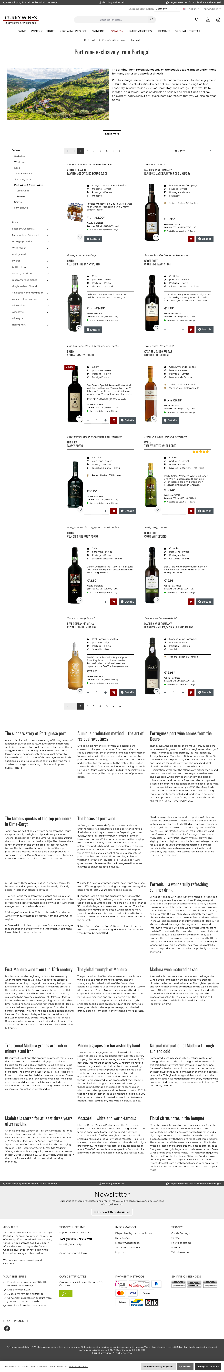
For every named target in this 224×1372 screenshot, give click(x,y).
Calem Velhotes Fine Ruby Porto (82, 534)
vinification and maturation (27, 292)
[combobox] (111, 19)
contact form (79, 1253)
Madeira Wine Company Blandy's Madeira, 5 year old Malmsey (167, 172)
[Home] (85, 40)
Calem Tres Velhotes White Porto (160, 444)
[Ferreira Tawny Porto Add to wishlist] (80, 509)
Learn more (112, 133)
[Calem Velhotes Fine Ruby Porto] (75, 575)
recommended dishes (24, 279)
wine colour (19, 305)
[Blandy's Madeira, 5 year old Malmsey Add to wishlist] (156, 237)
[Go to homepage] (21, 20)
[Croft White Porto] (152, 575)
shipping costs (48, 1347)
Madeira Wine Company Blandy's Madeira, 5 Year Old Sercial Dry (168, 625)
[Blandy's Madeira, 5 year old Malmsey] (151, 212)
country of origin (22, 273)
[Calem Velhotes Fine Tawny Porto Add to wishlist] (79, 328)
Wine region (19, 247)
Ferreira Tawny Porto (75, 444)
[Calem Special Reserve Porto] (75, 394)
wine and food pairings (25, 299)
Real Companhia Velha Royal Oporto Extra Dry (81, 625)
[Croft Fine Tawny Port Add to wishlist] (156, 328)
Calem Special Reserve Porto (80, 353)
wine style (18, 311)
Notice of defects (181, 1242)
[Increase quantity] (183, 239)
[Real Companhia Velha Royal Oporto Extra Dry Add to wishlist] (80, 691)
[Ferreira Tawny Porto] (75, 484)
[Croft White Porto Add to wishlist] (156, 600)
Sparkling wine (22, 179)
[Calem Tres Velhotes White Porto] (152, 484)
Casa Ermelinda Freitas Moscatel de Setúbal (158, 353)
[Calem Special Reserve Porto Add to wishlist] (79, 418)
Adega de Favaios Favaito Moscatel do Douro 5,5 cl (87, 172)
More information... (78, 1366)
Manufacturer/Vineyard (25, 235)
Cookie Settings (180, 1233)
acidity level (19, 254)
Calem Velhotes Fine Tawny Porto (83, 262)
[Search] (152, 19)
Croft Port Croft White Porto (155, 534)
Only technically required (158, 1366)
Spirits (18, 201)
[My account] (207, 19)
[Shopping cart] (217, 19)
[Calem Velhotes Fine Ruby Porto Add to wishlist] (79, 600)
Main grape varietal (23, 241)
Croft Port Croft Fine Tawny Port (157, 262)
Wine (16, 150)
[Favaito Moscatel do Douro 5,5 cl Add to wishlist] (80, 237)
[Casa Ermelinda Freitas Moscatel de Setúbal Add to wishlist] (154, 418)
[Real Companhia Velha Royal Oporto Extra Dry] (75, 666)
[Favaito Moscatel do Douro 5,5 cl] (75, 212)
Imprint (119, 1252)
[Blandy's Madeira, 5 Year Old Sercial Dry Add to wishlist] (156, 691)
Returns (175, 1247)
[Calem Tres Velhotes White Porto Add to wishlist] (157, 509)
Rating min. (19, 324)
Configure (185, 1366)
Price (15, 222)
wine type (17, 318)
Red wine (19, 156)
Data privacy (122, 1237)
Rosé (17, 167)
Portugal (21, 196)
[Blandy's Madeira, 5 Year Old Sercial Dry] (152, 666)
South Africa (23, 190)
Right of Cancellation (127, 1242)
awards (16, 260)
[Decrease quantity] (165, 239)
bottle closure (20, 267)
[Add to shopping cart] (191, 239)
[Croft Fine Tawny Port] (152, 303)
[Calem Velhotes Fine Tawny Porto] (75, 303)
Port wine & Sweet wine (28, 185)
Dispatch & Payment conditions (133, 1233)
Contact (176, 1237)
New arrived (21, 207)
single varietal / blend (24, 286)
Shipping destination (141, 8)
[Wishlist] (197, 19)
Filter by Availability (23, 228)
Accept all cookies (208, 1366)
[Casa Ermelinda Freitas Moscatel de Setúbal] (150, 394)
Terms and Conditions (127, 1247)
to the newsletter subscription (112, 1212)
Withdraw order (180, 1252)
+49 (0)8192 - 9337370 (75, 1239)
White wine (20, 162)
